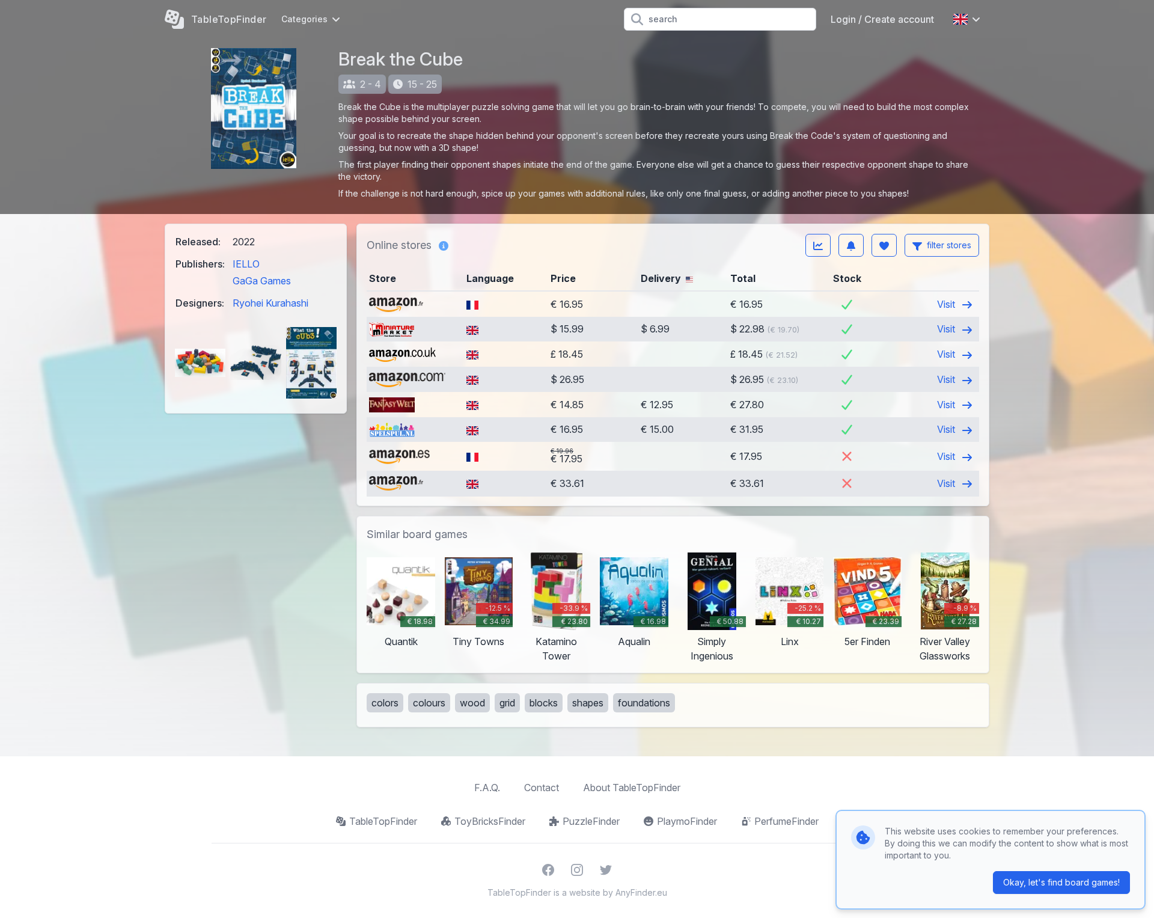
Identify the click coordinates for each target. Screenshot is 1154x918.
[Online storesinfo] (444, 245)
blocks (544, 703)
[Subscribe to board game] (851, 245)
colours (429, 703)
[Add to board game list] (884, 245)
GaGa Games (262, 281)
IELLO (246, 264)
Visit (947, 304)
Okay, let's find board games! (1061, 882)
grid (507, 703)
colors (384, 703)
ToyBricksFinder (489, 821)
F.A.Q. (487, 788)
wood (472, 703)
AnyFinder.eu (641, 892)
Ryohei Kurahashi (270, 303)
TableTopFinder (383, 821)
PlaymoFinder (687, 821)
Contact (541, 788)
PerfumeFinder (786, 821)
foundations (644, 703)
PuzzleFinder (591, 821)
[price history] (818, 245)
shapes (587, 703)
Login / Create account (882, 19)
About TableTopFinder (631, 788)
